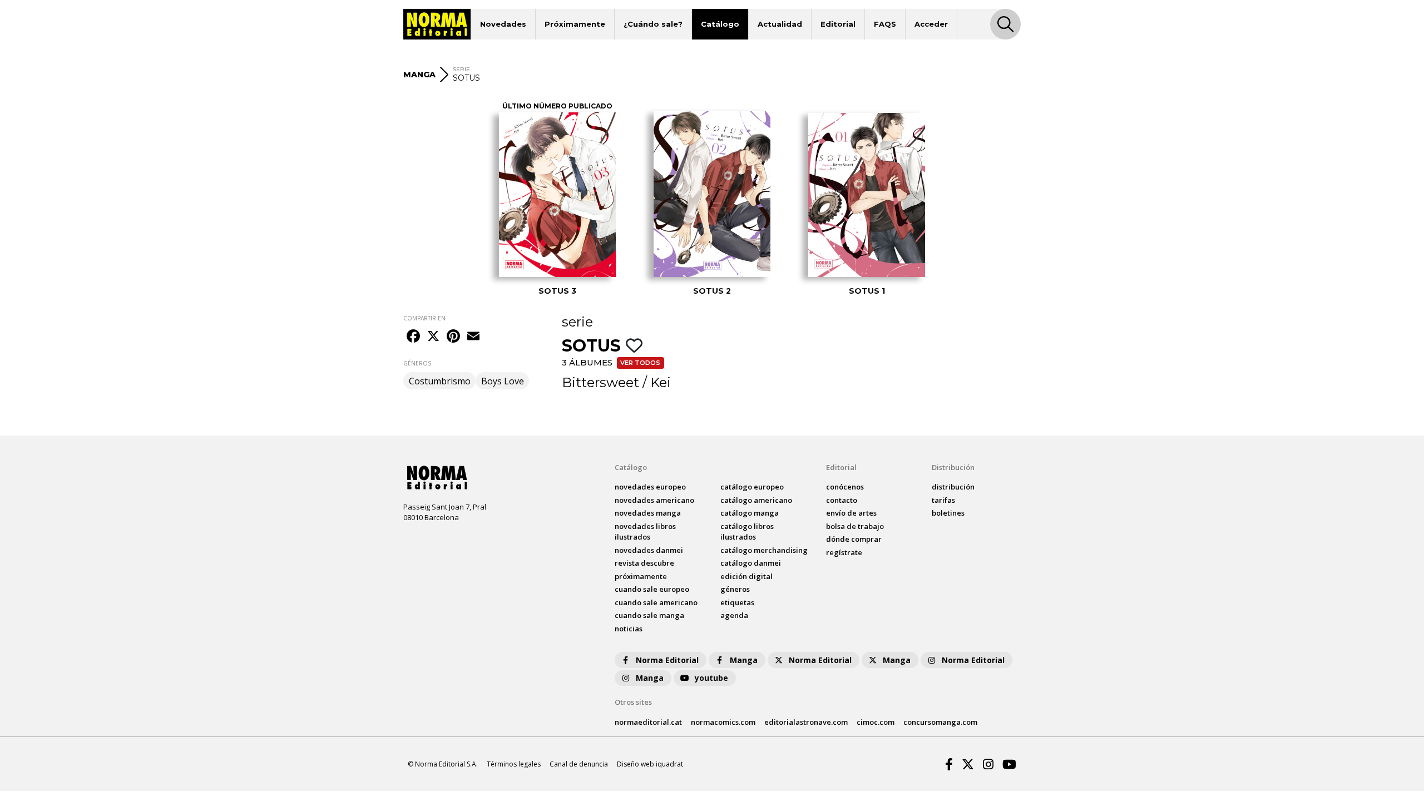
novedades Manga (648, 513)
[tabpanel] (557, 199)
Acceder (931, 23)
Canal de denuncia (579, 764)
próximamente (641, 576)
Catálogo (720, 23)
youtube (711, 678)
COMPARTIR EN (424, 318)
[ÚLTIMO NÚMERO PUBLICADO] (557, 194)
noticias (628, 629)
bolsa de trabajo (855, 526)
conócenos (845, 487)
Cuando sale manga (649, 615)
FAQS (885, 23)
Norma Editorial (667, 660)
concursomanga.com (940, 722)
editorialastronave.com (806, 722)
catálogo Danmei (750, 563)
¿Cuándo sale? (653, 23)
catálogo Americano (756, 500)
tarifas (943, 500)
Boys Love (502, 381)
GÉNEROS (417, 363)
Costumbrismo (440, 381)
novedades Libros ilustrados (645, 531)
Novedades (503, 23)
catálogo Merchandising (764, 550)
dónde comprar (854, 539)
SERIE (461, 69)
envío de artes (851, 513)
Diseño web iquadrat (650, 764)
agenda (734, 615)
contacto (841, 500)
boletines (948, 513)
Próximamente (575, 23)
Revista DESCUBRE (644, 563)
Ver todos (640, 363)
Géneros (735, 589)
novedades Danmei (649, 550)
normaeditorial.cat (648, 722)
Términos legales (514, 764)
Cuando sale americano (656, 602)
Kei (660, 382)
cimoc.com (875, 722)
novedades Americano (654, 500)
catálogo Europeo (752, 487)
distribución (953, 487)
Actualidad (780, 23)
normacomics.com (723, 722)
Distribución (953, 467)
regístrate (844, 552)
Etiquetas (737, 602)
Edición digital (746, 576)
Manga (744, 660)
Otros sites (633, 702)
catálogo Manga (749, 513)
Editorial (838, 23)
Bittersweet (600, 382)
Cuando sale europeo (652, 589)
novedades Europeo (650, 487)
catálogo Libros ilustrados (747, 531)
